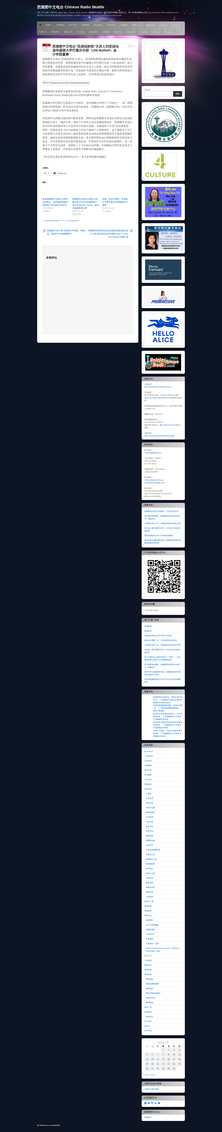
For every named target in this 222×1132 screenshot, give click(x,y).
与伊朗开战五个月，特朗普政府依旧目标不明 (162, 523)
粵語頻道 (168, 32)
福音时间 (149, 803)
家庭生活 (118, 32)
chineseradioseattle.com (154, 483)
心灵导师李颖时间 (153, 850)
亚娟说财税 (150, 929)
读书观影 (143, 32)
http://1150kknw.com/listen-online (157, 387)
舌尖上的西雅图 (152, 925)
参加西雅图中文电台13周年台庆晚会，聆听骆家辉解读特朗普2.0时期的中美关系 (55, 202)
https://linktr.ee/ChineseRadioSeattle (159, 436)
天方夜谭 (149, 817)
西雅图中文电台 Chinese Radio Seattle (70, 7)
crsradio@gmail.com (152, 453)
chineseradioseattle (52, 221)
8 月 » (153, 1075)
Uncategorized (73, 221)
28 (158, 1069)
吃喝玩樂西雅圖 (152, 984)
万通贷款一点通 (152, 944)
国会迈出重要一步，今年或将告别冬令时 (160, 640)
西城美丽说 (150, 812)
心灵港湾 (149, 798)
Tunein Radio (157, 398)
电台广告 (68, 32)
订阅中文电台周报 (151, 1089)
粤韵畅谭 (149, 1003)
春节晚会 (149, 869)
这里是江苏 (150, 854)
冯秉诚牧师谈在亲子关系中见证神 (158, 636)
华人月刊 (73, 25)
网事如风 (151, 25)
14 (158, 1059)
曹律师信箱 (150, 840)
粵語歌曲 (149, 979)
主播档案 (124, 25)
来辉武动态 (150, 887)
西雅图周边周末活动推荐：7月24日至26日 (161, 511)
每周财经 (149, 920)
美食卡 (48, 25)
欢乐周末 (93, 32)
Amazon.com (169, 425)
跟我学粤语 (150, 998)
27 (152, 1069)
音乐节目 (56, 32)
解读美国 (149, 883)
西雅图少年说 (151, 859)
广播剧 (148, 794)
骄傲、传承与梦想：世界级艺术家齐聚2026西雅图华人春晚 (115, 202)
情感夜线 (163, 25)
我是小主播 (150, 873)
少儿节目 (81, 32)
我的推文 (148, 1117)
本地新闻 (85, 25)
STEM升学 (150, 934)
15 (163, 1059)
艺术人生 (43, 32)
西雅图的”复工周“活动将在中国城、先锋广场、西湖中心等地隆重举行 (67, 232)
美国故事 (131, 32)
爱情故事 (149, 892)
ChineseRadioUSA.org (153, 480)
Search (147, 90)
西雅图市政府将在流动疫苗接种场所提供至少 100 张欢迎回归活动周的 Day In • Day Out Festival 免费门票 (108, 233)
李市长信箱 (150, 808)
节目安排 (111, 25)
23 (169, 1064)
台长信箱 (149, 822)
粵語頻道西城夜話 (153, 993)
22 (163, 1064)
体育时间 (149, 878)
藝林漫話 (149, 988)
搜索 (177, 94)
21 (158, 1064)
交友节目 (149, 831)
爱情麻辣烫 (150, 864)
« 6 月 (146, 1075)
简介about (98, 25)
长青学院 (60, 25)
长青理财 (149, 939)
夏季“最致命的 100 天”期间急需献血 (158, 535)
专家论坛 (156, 32)
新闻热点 (148, 631)
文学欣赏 (149, 845)
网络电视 (149, 836)
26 (147, 1069)
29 (163, 1069)
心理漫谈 (149, 897)
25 (179, 1064)
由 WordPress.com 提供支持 (48, 1125)
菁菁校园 (176, 25)
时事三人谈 (137, 25)
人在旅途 (106, 32)
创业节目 (149, 826)
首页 (40, 24)
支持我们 (149, 756)
